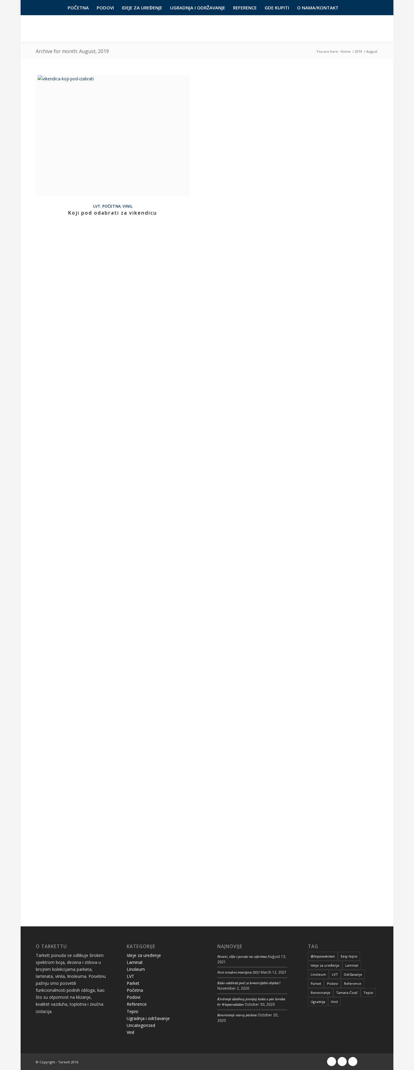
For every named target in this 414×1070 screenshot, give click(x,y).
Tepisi (132, 1011)
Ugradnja (318, 1001)
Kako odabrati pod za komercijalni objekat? (249, 982)
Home (346, 51)
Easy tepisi (349, 956)
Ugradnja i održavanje (148, 1018)
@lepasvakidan (323, 956)
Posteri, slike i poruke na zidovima (242, 956)
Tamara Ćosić (347, 992)
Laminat (135, 962)
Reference (137, 1004)
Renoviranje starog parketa (237, 1014)
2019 (358, 51)
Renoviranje (320, 992)
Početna (111, 206)
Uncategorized (141, 1025)
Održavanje (353, 974)
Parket (133, 983)
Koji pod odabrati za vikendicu (112, 212)
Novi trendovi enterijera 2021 (238, 972)
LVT (96, 206)
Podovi (133, 997)
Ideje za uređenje (144, 955)
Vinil (127, 206)
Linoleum (136, 969)
